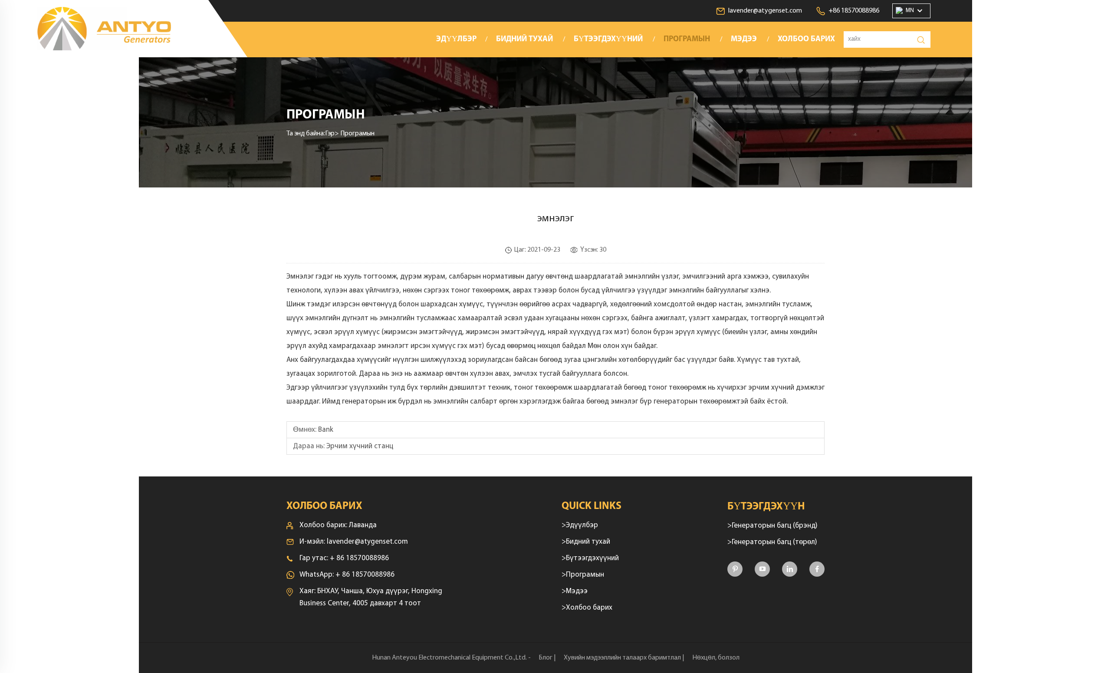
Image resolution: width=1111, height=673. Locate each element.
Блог (545, 657)
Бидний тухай (524, 39)
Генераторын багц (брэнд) (775, 525)
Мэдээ (744, 39)
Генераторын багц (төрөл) (774, 542)
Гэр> (332, 133)
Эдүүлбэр (456, 39)
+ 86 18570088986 (359, 558)
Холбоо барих (806, 39)
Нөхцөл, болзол (716, 657)
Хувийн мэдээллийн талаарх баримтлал (622, 657)
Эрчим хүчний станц (359, 446)
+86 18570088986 (853, 10)
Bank (325, 429)
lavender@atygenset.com (765, 10)
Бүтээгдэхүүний (608, 39)
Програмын (687, 39)
